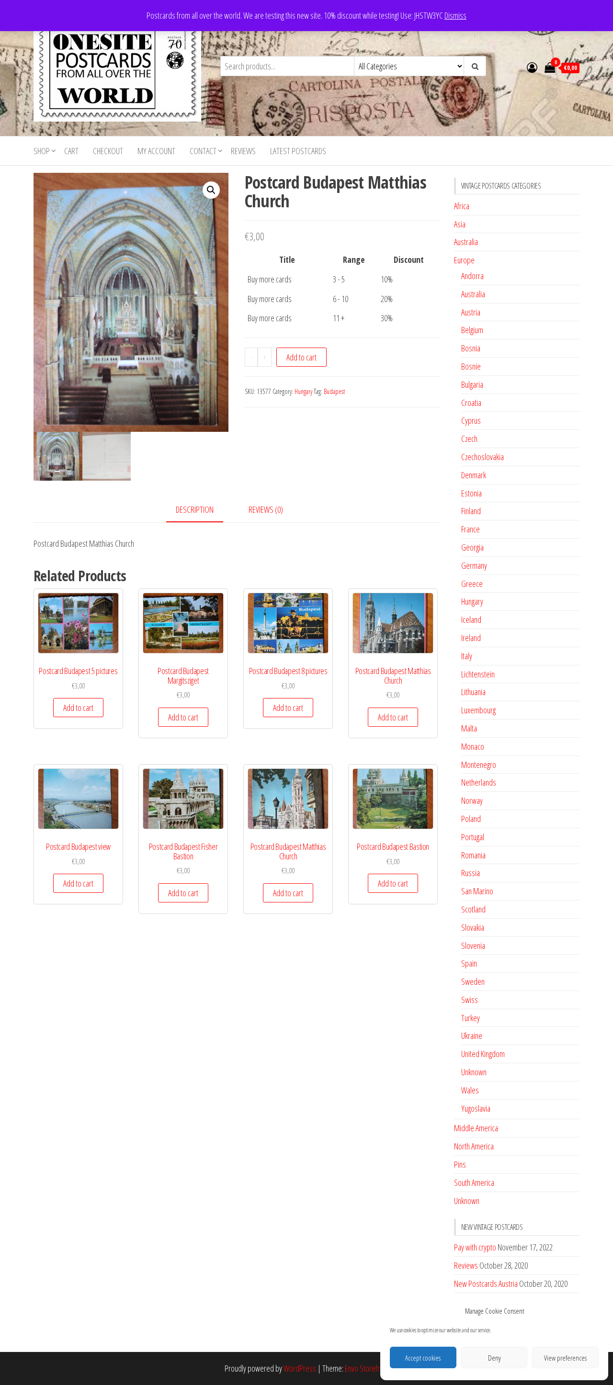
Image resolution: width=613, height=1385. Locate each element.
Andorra (472, 276)
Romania (473, 855)
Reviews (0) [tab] (266, 509)
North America (474, 1146)
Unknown (474, 1072)
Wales (470, 1090)
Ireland (471, 637)
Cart (71, 151)
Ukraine (471, 1035)
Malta (469, 728)
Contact (203, 151)
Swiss (469, 999)
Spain (469, 963)
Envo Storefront (367, 1368)
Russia (470, 872)
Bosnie (471, 366)
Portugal (472, 837)
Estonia (471, 493)
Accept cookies (423, 1357)
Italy (466, 656)
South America (474, 1182)
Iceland (471, 619)
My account (156, 151)
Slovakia (472, 927)
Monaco (472, 746)
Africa (461, 206)
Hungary (303, 391)
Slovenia (473, 945)
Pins (460, 1164)
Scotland (473, 909)
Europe (464, 260)
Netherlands (478, 782)
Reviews (243, 151)
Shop (42, 151)
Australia (466, 242)
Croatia (471, 402)
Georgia (472, 547)
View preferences (565, 1357)
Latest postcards (298, 151)
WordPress (300, 1368)
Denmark (473, 475)
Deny (494, 1357)
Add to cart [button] (78, 707)
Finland (471, 511)
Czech (469, 438)
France (470, 529)
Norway (472, 800)
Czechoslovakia (482, 456)
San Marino (477, 891)
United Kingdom (483, 1053)
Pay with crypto (475, 1247)
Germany (474, 565)
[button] (211, 190)
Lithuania (473, 692)
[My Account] (532, 67)
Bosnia (470, 348)
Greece (472, 583)
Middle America (476, 1128)
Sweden (473, 981)
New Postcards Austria (486, 1283)
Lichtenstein (478, 674)
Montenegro (478, 764)
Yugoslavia (475, 1108)
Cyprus (471, 420)
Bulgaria (472, 384)
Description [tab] (195, 509)
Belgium (472, 330)
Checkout (108, 151)
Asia (459, 224)
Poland (471, 818)
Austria (470, 312)
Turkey (470, 1018)
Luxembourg (478, 710)
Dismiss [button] (455, 15)
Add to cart (301, 357)
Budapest (334, 391)
